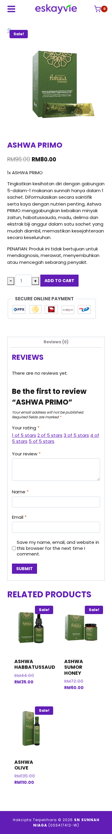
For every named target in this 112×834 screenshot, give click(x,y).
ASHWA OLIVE (23, 765)
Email (19, 517)
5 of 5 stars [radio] (41, 441)
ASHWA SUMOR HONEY (73, 667)
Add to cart (59, 281)
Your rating (25, 428)
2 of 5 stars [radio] (49, 435)
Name (20, 492)
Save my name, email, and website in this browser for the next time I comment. (58, 548)
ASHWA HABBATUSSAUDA (36, 664)
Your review (26, 454)
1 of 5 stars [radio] (24, 435)
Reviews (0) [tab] (56, 342)
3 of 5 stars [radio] (76, 435)
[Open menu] (11, 9)
